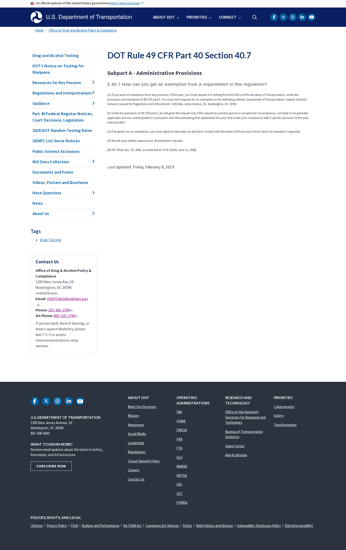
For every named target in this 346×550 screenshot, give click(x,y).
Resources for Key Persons (56, 82)
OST (180, 493)
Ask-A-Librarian (236, 455)
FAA (179, 412)
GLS (179, 457)
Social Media (137, 434)
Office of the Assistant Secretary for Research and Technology (245, 417)
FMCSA (182, 430)
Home (39, 30)
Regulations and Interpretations (62, 93)
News (37, 203)
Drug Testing (50, 239)
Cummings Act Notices (162, 525)
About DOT (164, 17)
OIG (179, 484)
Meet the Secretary (142, 406)
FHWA (181, 421)
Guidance (40, 103)
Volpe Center (235, 446)
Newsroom (136, 425)
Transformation (285, 425)
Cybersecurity (284, 406)
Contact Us (136, 479)
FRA (179, 439)
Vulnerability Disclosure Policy (259, 525)
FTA (179, 448)
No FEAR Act (132, 525)
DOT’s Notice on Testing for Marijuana (58, 69)
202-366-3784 (59, 310)
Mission (133, 415)
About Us (40, 213)
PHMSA (182, 502)
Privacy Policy (57, 525)
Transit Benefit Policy (144, 461)
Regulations (136, 452)
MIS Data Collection (50, 161)
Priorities (197, 17)
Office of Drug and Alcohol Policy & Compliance (83, 30)
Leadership (136, 443)
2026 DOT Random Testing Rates (62, 130)
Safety (279, 415)
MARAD (182, 466)
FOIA (74, 525)
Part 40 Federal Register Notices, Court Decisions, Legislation (62, 117)
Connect (228, 17)
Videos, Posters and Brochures (60, 182)
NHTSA (182, 475)
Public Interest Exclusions (56, 151)
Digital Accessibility (299, 525)
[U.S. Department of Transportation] (81, 17)
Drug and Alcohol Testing (55, 55)
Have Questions (46, 193)
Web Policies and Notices (214, 525)
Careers (133, 470)
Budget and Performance (100, 525)
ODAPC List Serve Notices (56, 140)
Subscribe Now (51, 466)
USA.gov (37, 525)
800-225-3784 (65, 315)
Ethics (187, 525)
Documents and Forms (52, 172)
